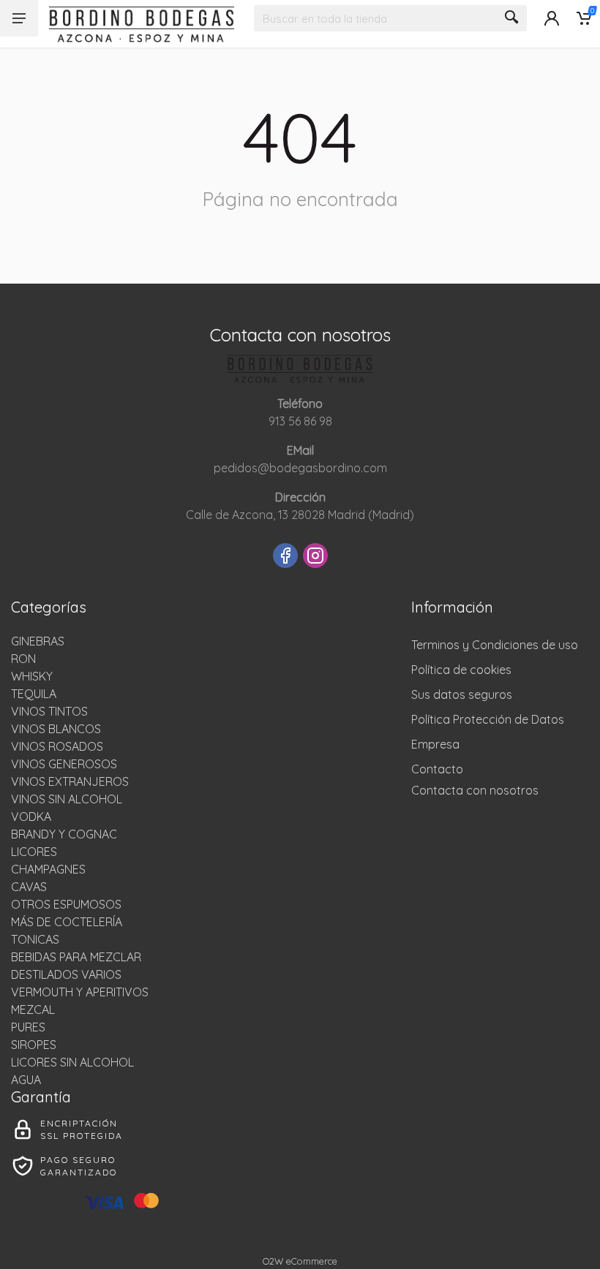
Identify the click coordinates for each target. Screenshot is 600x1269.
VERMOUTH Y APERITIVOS (80, 992)
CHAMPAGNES (48, 869)
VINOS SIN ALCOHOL (66, 799)
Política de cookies (461, 669)
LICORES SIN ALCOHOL (72, 1062)
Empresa (435, 744)
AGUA (26, 1079)
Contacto (437, 769)
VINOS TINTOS (49, 711)
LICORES (34, 851)
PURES (28, 1027)
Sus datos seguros (461, 694)
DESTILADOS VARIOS (66, 974)
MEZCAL (33, 1009)
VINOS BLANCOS (56, 728)
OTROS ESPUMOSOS (66, 904)
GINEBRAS (37, 641)
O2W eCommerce (300, 1261)
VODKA (31, 816)
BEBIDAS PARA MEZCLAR (76, 957)
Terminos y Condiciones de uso (494, 644)
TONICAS (35, 939)
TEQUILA (33, 693)
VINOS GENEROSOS (64, 764)
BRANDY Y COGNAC (64, 834)
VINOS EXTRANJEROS (70, 781)
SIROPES (33, 1044)
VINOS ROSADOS (57, 746)
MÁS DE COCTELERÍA (66, 921)
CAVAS (29, 886)
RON (23, 658)
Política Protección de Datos (487, 719)
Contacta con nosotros (475, 790)
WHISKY (32, 676)
